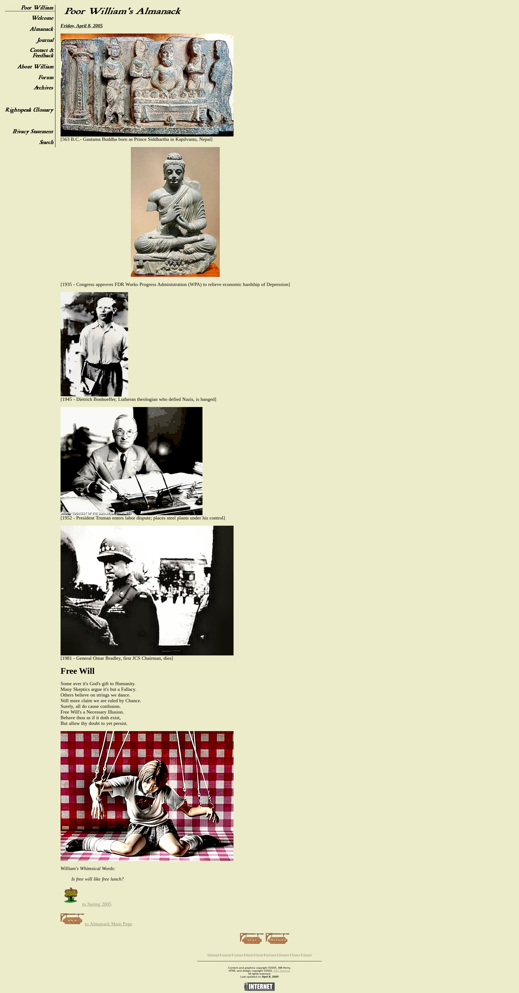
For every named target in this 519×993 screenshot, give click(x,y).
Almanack (213, 954)
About (249, 954)
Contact (238, 954)
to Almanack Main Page (108, 924)
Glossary (283, 954)
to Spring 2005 (96, 904)
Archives (270, 954)
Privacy (296, 954)
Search (307, 954)
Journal (226, 954)
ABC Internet (282, 970)
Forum (259, 954)
